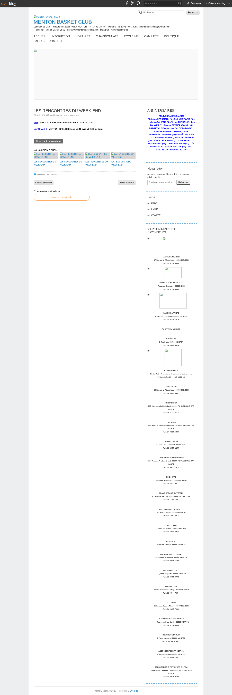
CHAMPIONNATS (107, 36)
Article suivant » (127, 183)
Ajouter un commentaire (62, 197)
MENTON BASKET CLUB (63, 22)
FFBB (154, 203)
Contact (55, 41)
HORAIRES (82, 36)
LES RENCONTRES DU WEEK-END (67, 110)
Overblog (134, 691)
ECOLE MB (131, 36)
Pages (38, 41)
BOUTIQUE (171, 36)
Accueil (40, 36)
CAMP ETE (151, 36)
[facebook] (127, 3)
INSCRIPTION (60, 36)
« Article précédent (43, 183)
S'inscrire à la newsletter (48, 141)
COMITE (155, 215)
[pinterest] (138, 3)
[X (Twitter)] (132, 3)
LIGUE (154, 209)
